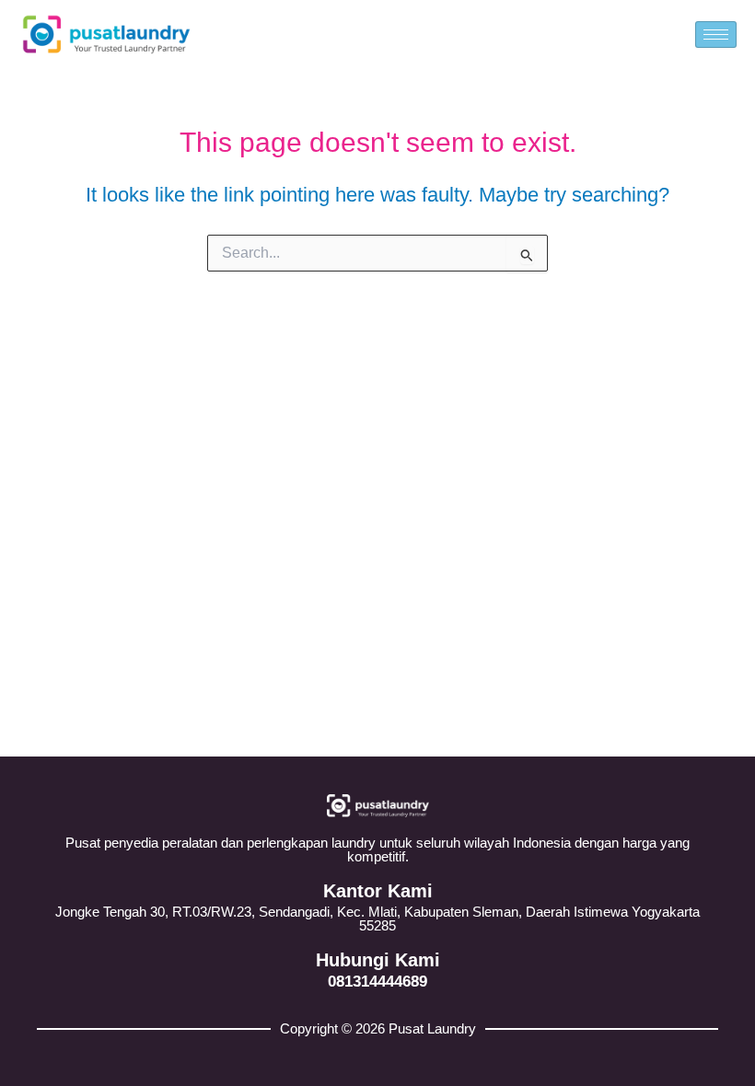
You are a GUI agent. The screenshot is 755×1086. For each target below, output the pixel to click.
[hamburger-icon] (716, 34)
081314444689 (377, 981)
